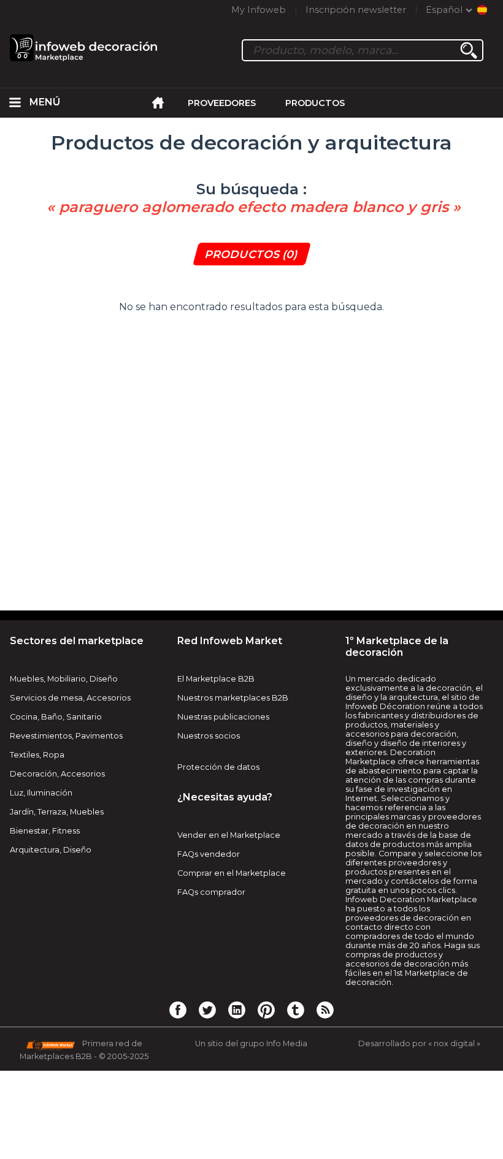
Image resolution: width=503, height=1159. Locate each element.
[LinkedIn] (237, 1009)
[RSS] (325, 1009)
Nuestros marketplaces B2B (232, 697)
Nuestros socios (208, 735)
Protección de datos (218, 767)
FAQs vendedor (208, 854)
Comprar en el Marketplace (231, 873)
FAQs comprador (211, 892)
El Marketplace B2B (216, 678)
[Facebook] (178, 1009)
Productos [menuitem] (315, 102)
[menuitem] (15, 103)
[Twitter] (207, 1009)
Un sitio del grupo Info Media (251, 1043)
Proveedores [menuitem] (222, 102)
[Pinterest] (266, 1009)
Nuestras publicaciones (223, 716)
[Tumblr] (295, 1009)
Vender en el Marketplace (228, 835)
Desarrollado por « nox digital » (419, 1043)
